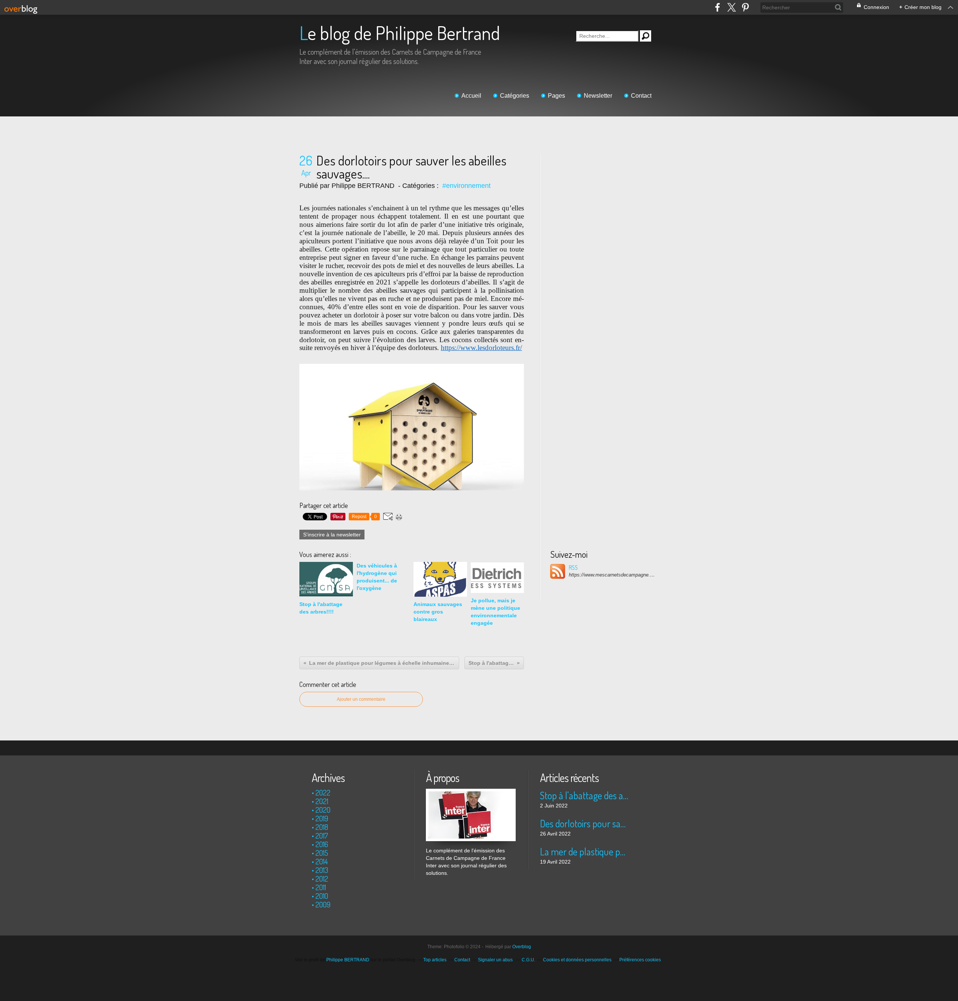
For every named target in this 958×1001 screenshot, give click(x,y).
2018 (321, 827)
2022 (322, 792)
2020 (322, 810)
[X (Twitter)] (731, 7)
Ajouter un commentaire (361, 699)
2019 (321, 818)
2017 (321, 835)
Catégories (514, 95)
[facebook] (717, 7)
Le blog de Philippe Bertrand (399, 33)
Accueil (471, 95)
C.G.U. (528, 959)
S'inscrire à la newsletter (332, 535)
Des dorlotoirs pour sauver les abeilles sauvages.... (584, 823)
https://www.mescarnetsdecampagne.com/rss (612, 575)
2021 (321, 801)
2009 (322, 904)
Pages (556, 95)
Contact (641, 95)
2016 (321, 844)
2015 (321, 853)
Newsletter (598, 95)
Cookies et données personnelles (577, 959)
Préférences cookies (640, 959)
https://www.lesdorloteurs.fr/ (481, 348)
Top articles (434, 959)
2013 (321, 870)
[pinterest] (745, 7)
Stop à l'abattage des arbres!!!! (584, 795)
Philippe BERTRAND (347, 959)
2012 (321, 878)
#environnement (466, 185)
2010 (321, 896)
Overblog (521, 946)
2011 (320, 887)
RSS (573, 567)
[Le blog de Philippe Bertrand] (471, 792)
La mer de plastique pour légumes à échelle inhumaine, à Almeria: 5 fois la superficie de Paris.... (584, 851)
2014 (321, 861)
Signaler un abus (496, 959)
